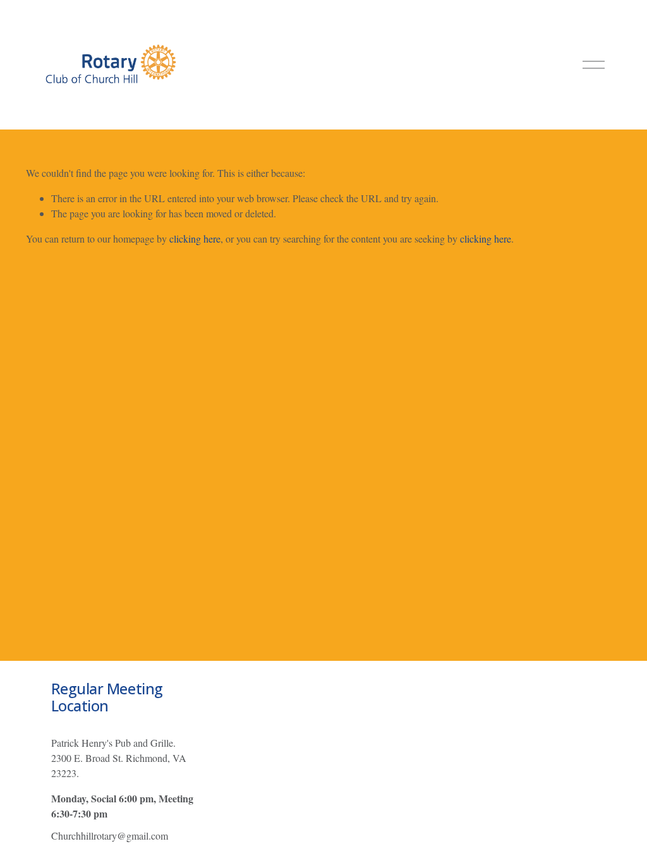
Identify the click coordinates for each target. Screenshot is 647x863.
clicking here (195, 238)
